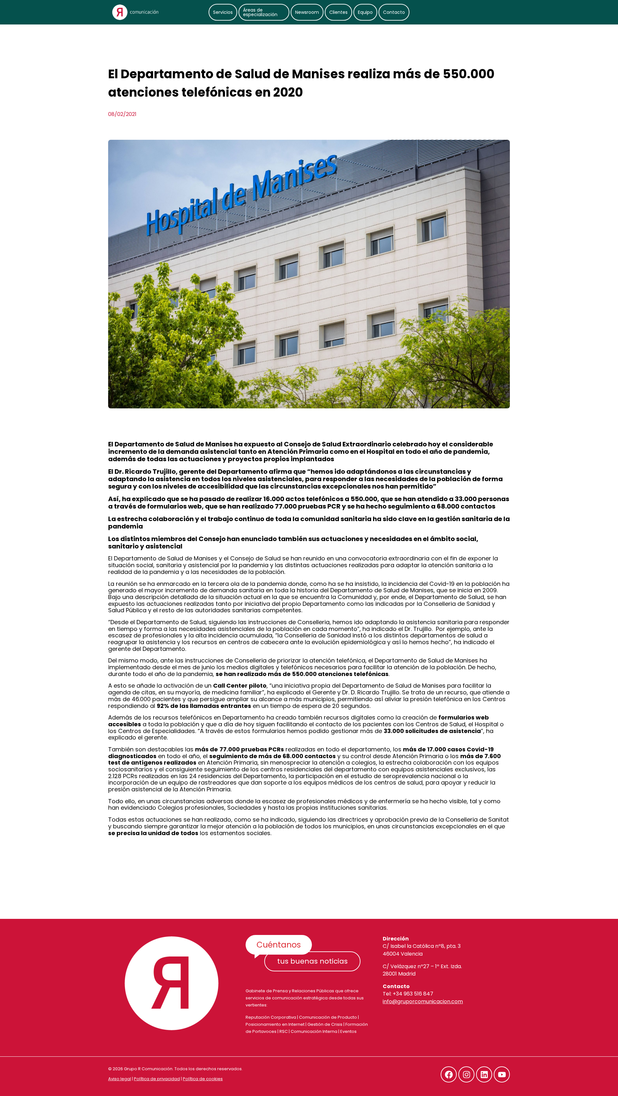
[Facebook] (449, 1074)
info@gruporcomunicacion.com (423, 1001)
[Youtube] (502, 1074)
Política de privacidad (157, 1079)
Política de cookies (203, 1079)
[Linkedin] (484, 1074)
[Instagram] (466, 1074)
